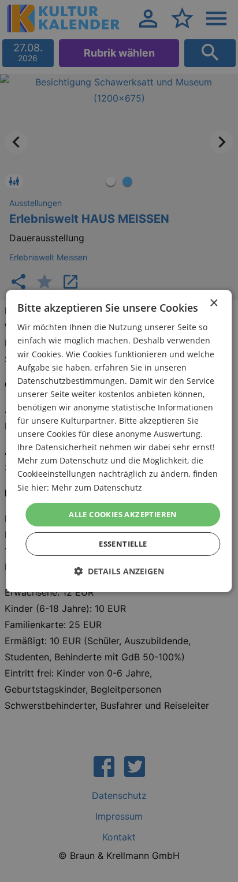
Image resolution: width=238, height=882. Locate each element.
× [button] (213, 303)
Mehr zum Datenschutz (96, 486)
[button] (119, 571)
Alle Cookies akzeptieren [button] (123, 514)
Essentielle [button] (123, 544)
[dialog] (119, 441)
